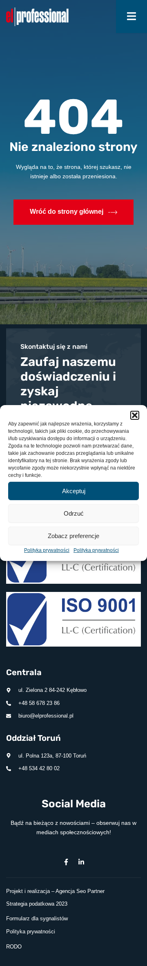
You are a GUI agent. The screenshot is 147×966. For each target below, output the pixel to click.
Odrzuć (74, 513)
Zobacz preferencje (73, 535)
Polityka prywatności (46, 550)
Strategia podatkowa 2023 (36, 904)
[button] (135, 415)
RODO (14, 947)
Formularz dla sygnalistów (37, 918)
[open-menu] (131, 16)
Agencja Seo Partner (80, 891)
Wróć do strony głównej (66, 211)
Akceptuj (73, 490)
